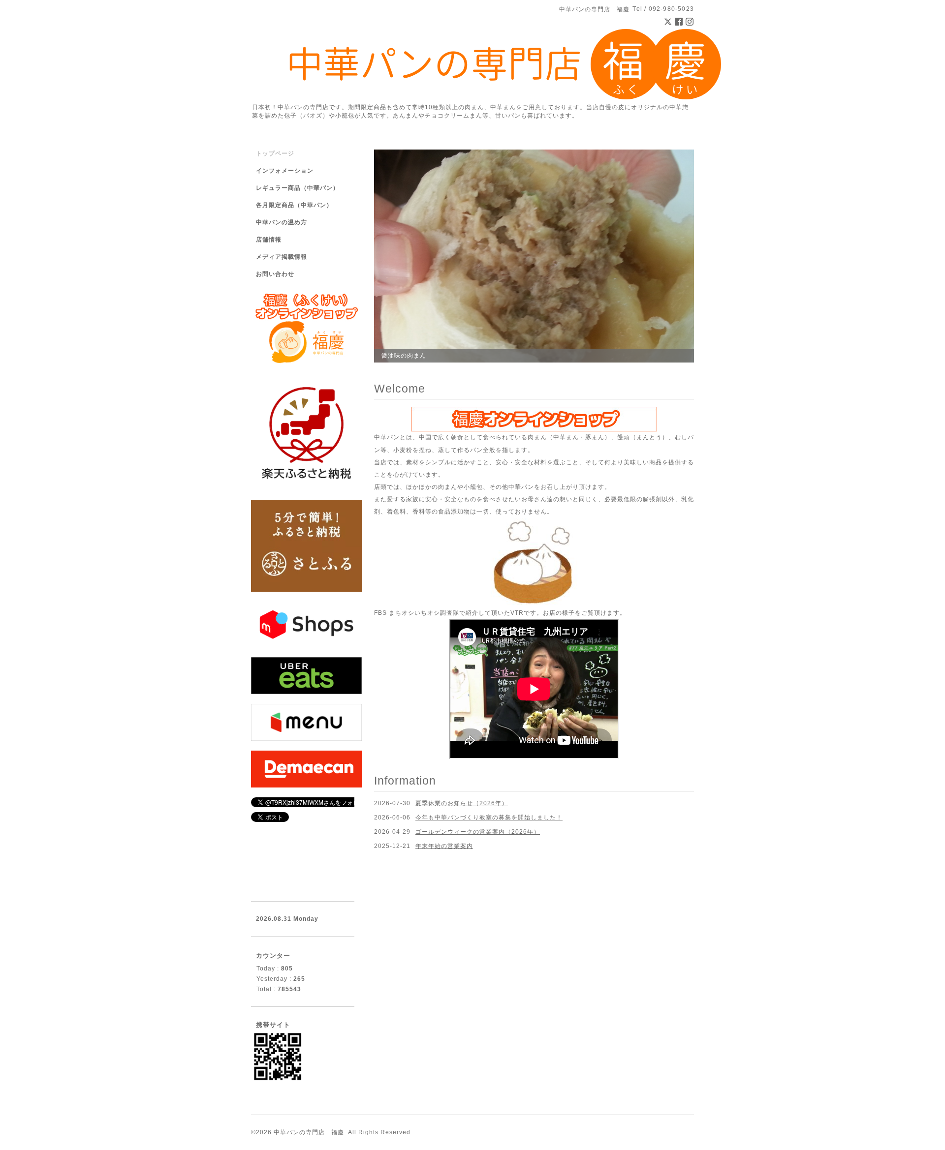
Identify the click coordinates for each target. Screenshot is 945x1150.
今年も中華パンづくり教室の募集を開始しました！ (489, 817)
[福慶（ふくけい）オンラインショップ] (534, 419)
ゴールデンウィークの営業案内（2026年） (477, 831)
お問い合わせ (275, 274)
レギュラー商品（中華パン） (297, 187)
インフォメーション (285, 170)
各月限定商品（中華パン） (294, 205)
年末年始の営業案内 (444, 846)
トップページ (275, 153)
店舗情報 (269, 239)
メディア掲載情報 (281, 256)
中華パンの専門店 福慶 (309, 1132)
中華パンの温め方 (281, 222)
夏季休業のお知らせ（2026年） (461, 803)
